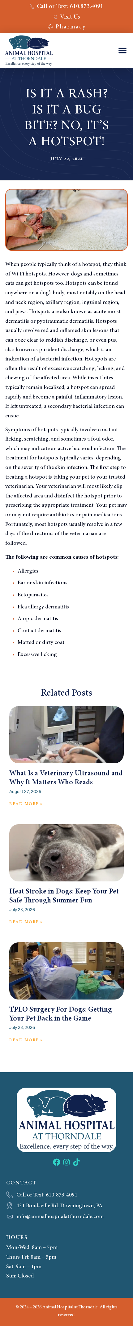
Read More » (26, 804)
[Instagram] (66, 1162)
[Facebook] (56, 1162)
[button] (122, 50)
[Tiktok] (76, 1162)
